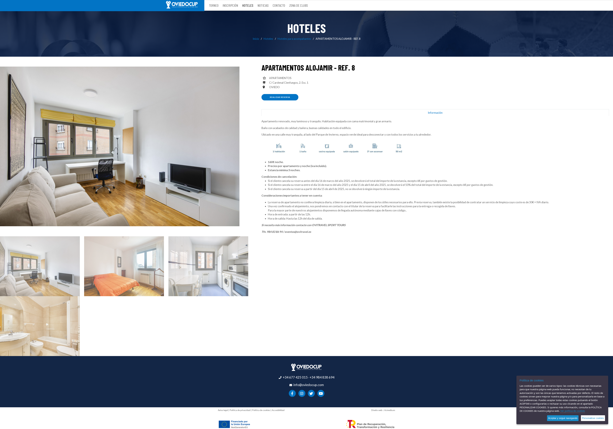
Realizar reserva (280, 97)
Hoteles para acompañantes (294, 38)
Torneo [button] (214, 5)
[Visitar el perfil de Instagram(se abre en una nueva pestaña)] (301, 393)
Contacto (279, 5)
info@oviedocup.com (308, 385)
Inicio (256, 38)
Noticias (263, 5)
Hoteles (268, 38)
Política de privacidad (240, 410)
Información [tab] (435, 112)
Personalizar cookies (593, 418)
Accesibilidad (278, 410)
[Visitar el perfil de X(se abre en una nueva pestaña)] (311, 393)
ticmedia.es (389, 410)
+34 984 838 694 (322, 377)
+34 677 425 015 (295, 377)
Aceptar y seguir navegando (562, 418)
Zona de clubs (298, 5)
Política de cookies (261, 410)
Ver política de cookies (572, 410)
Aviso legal (223, 410)
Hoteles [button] (247, 5)
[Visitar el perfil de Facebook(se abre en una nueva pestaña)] (292, 393)
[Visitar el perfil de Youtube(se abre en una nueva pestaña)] (320, 393)
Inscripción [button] (230, 5)
